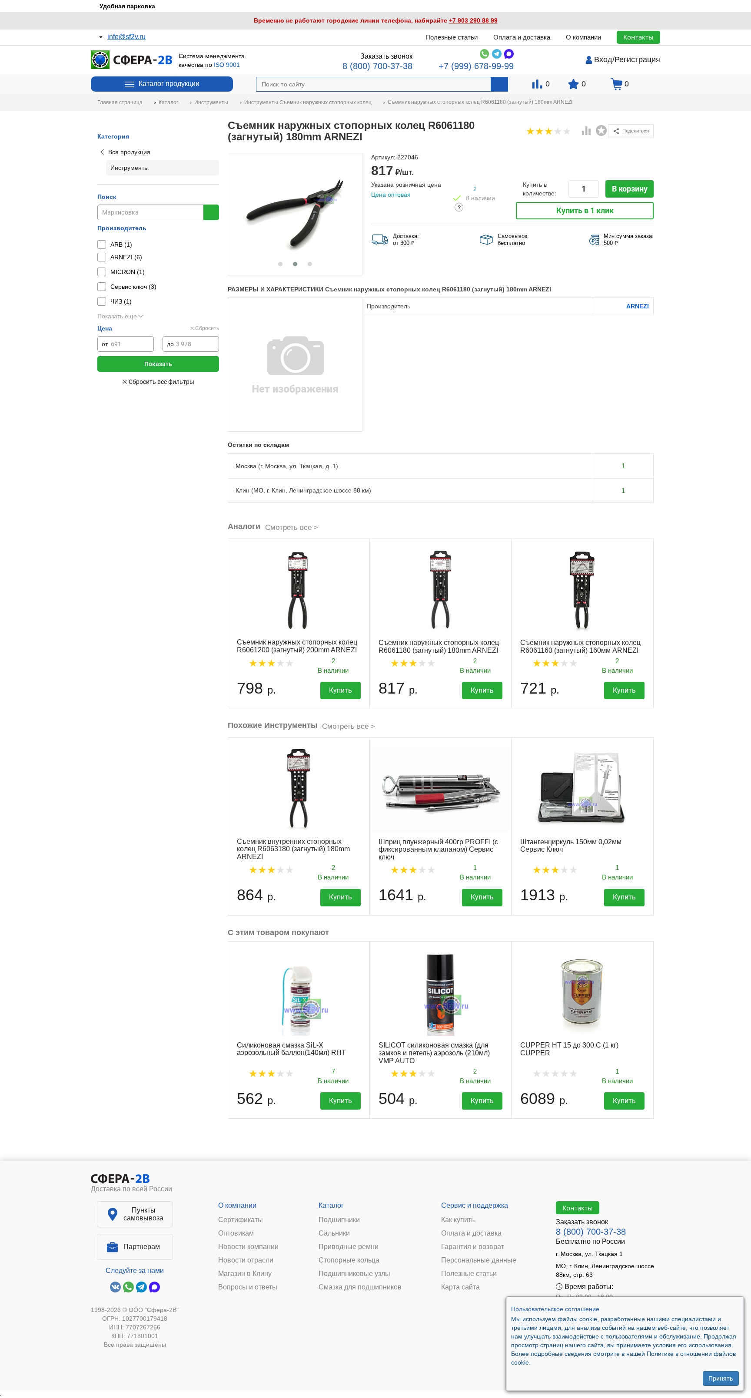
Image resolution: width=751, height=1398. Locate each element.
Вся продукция (129, 152)
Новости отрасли (245, 1260)
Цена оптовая (391, 194)
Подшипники (339, 1219)
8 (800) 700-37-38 (377, 66)
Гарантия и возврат (472, 1246)
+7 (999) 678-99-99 (476, 66)
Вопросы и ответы (247, 1287)
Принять (720, 1378)
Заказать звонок (386, 56)
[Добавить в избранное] (601, 130)
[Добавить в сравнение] (587, 131)
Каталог (331, 1205)
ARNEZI (637, 306)
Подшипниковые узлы (354, 1273)
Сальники (334, 1233)
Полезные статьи (451, 37)
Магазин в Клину (245, 1273)
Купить (340, 690)
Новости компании (248, 1246)
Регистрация (637, 59)
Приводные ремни (349, 1246)
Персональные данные (478, 1260)
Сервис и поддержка (474, 1205)
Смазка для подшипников (360, 1287)
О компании (583, 37)
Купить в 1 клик (585, 210)
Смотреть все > (291, 527)
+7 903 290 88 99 (473, 20)
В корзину (630, 188)
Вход (603, 59)
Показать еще (117, 316)
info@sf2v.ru (126, 36)
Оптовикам (236, 1233)
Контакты (638, 37)
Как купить (458, 1219)
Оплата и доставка (521, 37)
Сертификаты (240, 1219)
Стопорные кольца (349, 1260)
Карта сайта (460, 1287)
